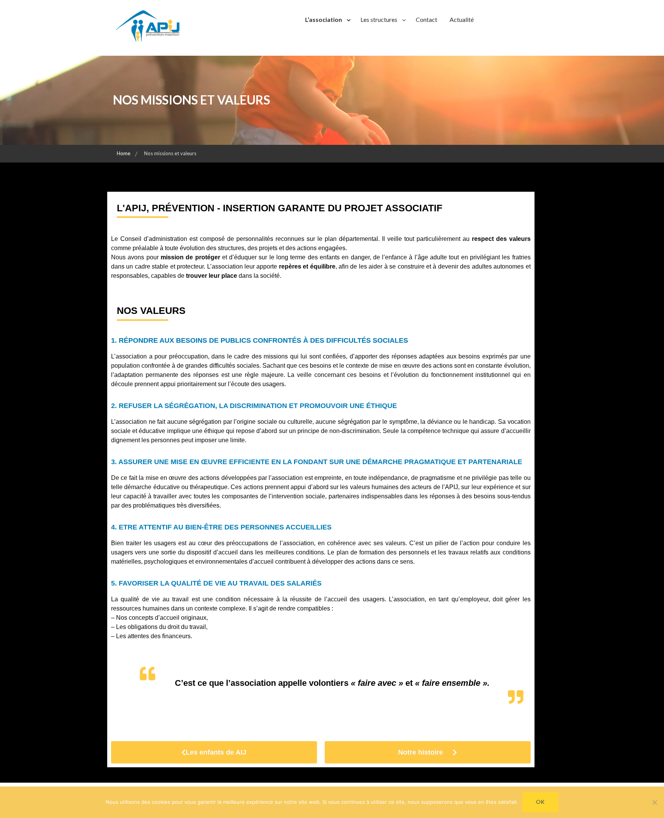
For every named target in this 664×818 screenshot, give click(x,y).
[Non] (654, 802)
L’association (323, 19)
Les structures (378, 19)
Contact (426, 19)
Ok (540, 801)
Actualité (462, 19)
